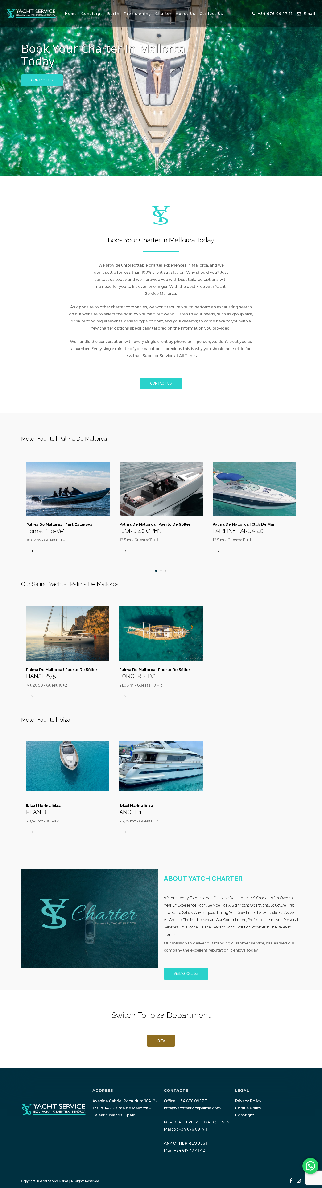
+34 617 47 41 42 (189, 1150)
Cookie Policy (248, 1108)
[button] (156, 571)
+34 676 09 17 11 (193, 1101)
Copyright (244, 1115)
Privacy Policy (248, 1101)
